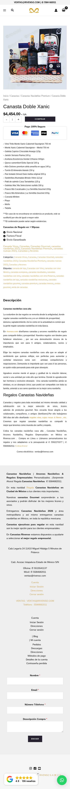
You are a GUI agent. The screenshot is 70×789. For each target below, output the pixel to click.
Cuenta (35, 582)
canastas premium (29, 283)
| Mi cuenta (35, 640)
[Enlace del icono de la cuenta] (56, 10)
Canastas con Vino (35, 268)
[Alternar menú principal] (4, 10)
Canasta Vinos (10, 246)
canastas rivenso (46, 283)
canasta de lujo (19, 268)
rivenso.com (12, 331)
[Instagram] (30, 768)
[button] (12, 10)
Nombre (35, 675)
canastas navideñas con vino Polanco (38, 276)
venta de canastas (20, 287)
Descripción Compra (35, 719)
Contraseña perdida (36, 663)
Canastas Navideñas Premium (35, 96)
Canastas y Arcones (28, 250)
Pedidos (37, 644)
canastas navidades (37, 272)
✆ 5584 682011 (49, 2)
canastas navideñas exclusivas (34, 280)
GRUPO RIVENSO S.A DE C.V (46, 775)
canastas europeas (19, 272)
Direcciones (37, 590)
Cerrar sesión (37, 594)
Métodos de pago (37, 655)
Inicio (5, 96)
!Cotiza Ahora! (21, 446)
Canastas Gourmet (40, 246)
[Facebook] (35, 768)
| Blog (35, 636)
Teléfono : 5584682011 (35, 604)
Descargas (36, 648)
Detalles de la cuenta (37, 659)
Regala (31, 487)
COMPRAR (40, 119)
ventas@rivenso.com (27, 2)
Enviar (35, 739)
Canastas (14, 96)
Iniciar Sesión (37, 586)
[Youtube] (39, 768)
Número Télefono (35, 704)
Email (35, 690)
